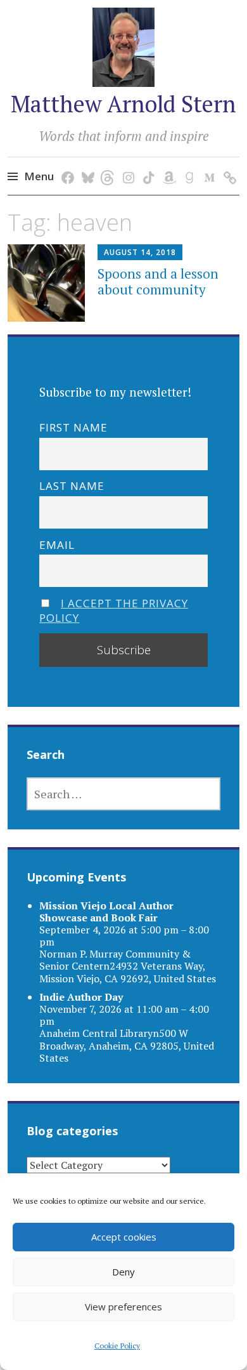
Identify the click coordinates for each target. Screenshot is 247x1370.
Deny (123, 1271)
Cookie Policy (117, 1345)
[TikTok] (146, 164)
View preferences (123, 1306)
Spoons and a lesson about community (158, 281)
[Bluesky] (85, 164)
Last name (71, 485)
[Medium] (207, 164)
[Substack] (227, 164)
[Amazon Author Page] (167, 164)
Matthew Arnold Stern (123, 104)
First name (73, 427)
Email (57, 544)
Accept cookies (123, 1236)
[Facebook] (65, 164)
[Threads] (106, 164)
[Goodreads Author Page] (187, 164)
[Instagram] (126, 164)
